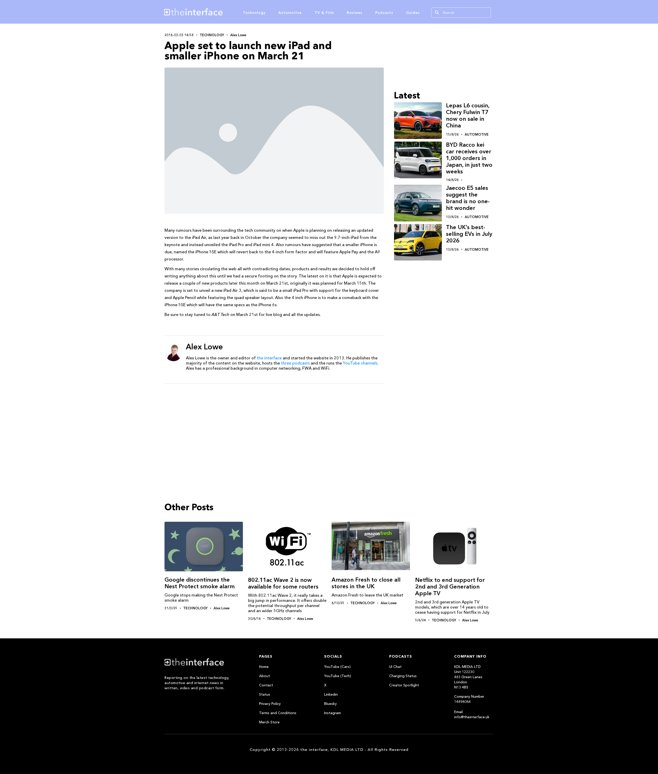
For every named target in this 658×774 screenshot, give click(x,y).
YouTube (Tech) (337, 676)
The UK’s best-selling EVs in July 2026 (469, 234)
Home (264, 666)
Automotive (290, 12)
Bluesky (330, 703)
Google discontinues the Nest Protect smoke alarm (199, 583)
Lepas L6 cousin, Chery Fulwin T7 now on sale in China (467, 115)
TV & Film (324, 12)
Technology (254, 12)
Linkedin (331, 694)
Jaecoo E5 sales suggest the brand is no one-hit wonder (468, 197)
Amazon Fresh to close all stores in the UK (366, 583)
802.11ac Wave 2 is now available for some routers (283, 583)
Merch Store (269, 722)
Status (264, 694)
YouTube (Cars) (337, 666)
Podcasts (384, 12)
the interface (269, 357)
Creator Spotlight (404, 685)
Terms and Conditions (277, 713)
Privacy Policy (270, 703)
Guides (413, 12)
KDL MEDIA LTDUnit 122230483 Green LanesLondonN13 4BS (468, 676)
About (264, 676)
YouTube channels (360, 363)
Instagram (332, 713)
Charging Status (403, 676)
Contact (266, 685)
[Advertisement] (274, 427)
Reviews (354, 12)
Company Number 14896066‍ (469, 699)
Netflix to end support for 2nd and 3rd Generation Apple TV (450, 586)
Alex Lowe (238, 35)
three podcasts (295, 363)
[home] (217, 12)
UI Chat (395, 666)
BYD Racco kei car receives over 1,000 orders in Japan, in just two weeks (469, 158)
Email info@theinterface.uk (471, 714)
